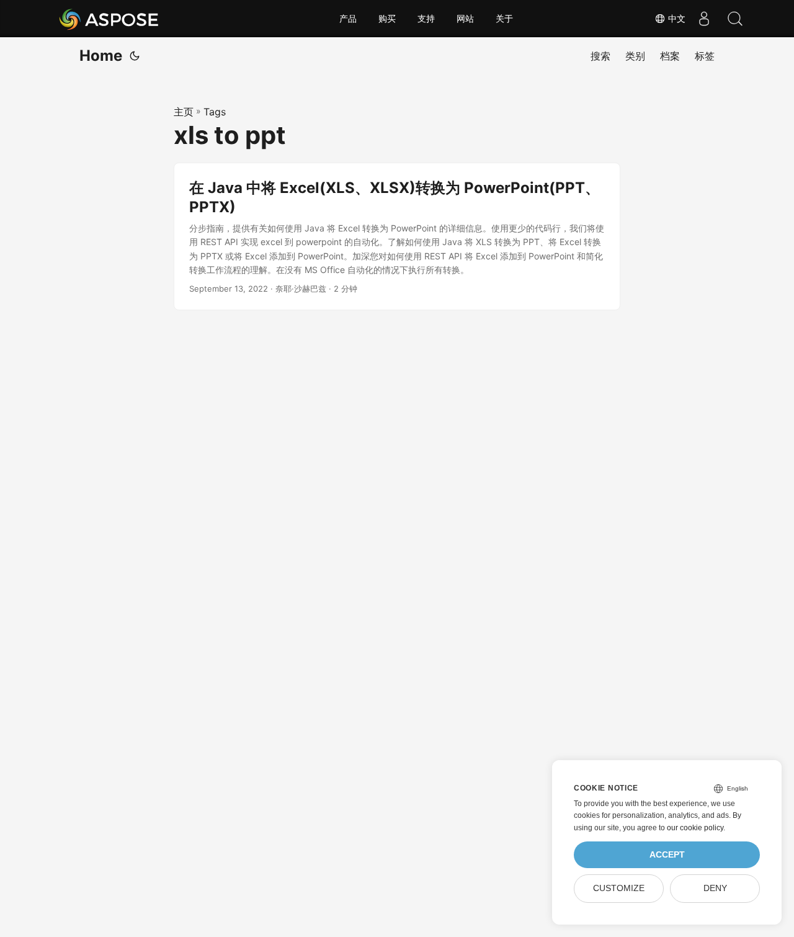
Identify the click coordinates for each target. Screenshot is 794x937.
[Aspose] (109, 18)
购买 (387, 19)
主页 (184, 111)
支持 (426, 19)
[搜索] (735, 18)
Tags (214, 111)
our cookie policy (695, 827)
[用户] (704, 18)
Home (100, 56)
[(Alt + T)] (134, 55)
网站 (465, 19)
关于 (504, 19)
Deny (715, 888)
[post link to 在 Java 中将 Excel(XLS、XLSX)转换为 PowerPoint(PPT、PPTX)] (397, 236)
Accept (667, 854)
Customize (619, 888)
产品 (348, 19)
